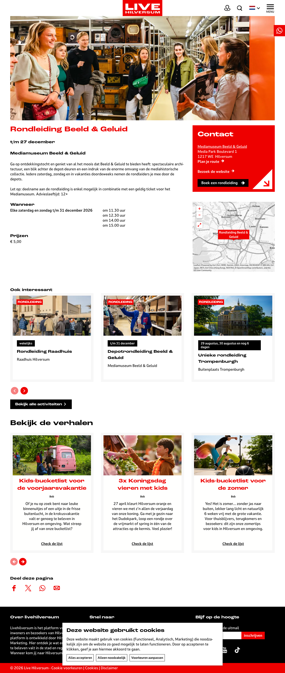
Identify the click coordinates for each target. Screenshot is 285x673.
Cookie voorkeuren (66, 667)
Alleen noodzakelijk (112, 658)
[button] (233, 236)
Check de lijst (52, 543)
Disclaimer (109, 667)
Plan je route (208, 161)
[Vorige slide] (14, 390)
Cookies (91, 667)
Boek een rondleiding (219, 182)
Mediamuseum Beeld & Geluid (222, 146)
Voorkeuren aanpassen (147, 658)
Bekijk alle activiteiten (38, 404)
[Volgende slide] (24, 390)
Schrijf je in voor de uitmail (217, 627)
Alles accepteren (80, 658)
